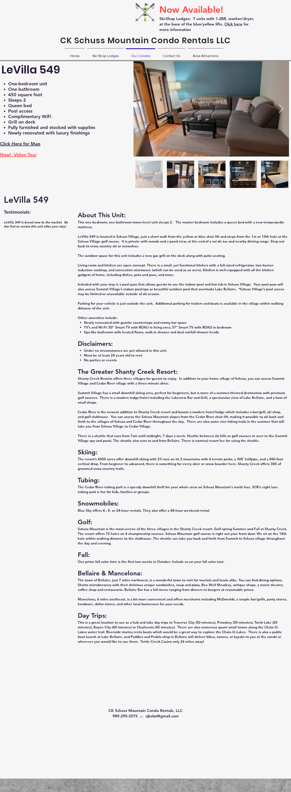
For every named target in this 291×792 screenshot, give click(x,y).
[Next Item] (281, 108)
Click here (233, 24)
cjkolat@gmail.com (162, 716)
